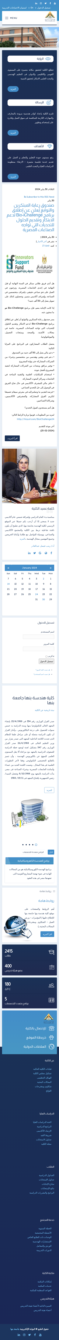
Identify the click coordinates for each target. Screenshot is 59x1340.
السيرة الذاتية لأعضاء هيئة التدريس (35, 1305)
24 (36, 594)
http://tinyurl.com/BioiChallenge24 (35, 419)
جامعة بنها (14, 1329)
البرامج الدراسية (44, 1126)
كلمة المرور (48, 643)
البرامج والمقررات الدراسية (42, 1192)
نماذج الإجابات (48, 1184)
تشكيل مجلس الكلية (42, 1073)
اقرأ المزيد (47, 934)
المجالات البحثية (44, 1082)
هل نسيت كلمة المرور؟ (43, 670)
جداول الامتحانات (43, 1139)
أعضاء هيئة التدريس (42, 1310)
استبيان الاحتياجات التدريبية (14, 7)
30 (43, 599)
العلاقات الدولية (35, 1046)
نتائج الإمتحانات (47, 1188)
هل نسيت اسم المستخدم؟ (42, 674)
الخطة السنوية (45, 1228)
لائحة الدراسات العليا (42, 1122)
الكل (51, 852)
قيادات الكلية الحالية (42, 1069)
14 (8, 584)
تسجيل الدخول (43, 7)
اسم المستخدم (47, 631)
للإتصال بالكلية (36, 1028)
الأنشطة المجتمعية (43, 1232)
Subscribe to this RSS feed (40, 196)
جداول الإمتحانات (46, 1179)
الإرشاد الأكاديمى (43, 1130)
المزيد (13, 89)
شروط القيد (46, 1135)
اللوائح (48, 1090)
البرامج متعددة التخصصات (33, 852)
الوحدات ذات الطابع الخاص (39, 1237)
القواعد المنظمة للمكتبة (40, 1290)
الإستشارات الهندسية (42, 1241)
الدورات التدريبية (43, 1250)
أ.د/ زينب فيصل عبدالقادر (42, 545)
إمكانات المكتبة (44, 1281)
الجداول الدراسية (46, 1175)
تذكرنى (51, 656)
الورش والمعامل (43, 1245)
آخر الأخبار (42, 241)
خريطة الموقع (36, 1037)
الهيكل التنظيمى (44, 1077)
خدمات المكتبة (44, 1286)
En (32, 7)
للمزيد (49, 790)
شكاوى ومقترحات (43, 1086)
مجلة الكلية (46, 1144)
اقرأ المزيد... (12, 438)
